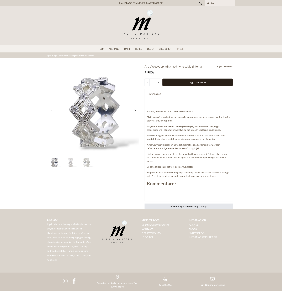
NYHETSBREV (196, 233)
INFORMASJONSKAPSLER (203, 237)
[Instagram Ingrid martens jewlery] (65, 281)
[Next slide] (135, 110)
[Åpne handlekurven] (200, 3)
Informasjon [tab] (155, 93)
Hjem (49, 56)
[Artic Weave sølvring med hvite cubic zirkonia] (93, 110)
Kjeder (150, 49)
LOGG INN (147, 237)
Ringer (179, 49)
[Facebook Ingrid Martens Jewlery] (74, 281)
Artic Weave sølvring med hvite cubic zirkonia (76, 56)
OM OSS (193, 225)
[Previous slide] (51, 110)
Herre (138, 49)
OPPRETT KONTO (151, 233)
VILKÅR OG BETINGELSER (155, 225)
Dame (127, 49)
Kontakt (147, 229)
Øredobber (165, 49)
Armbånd (114, 49)
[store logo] (141, 25)
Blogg (193, 229)
